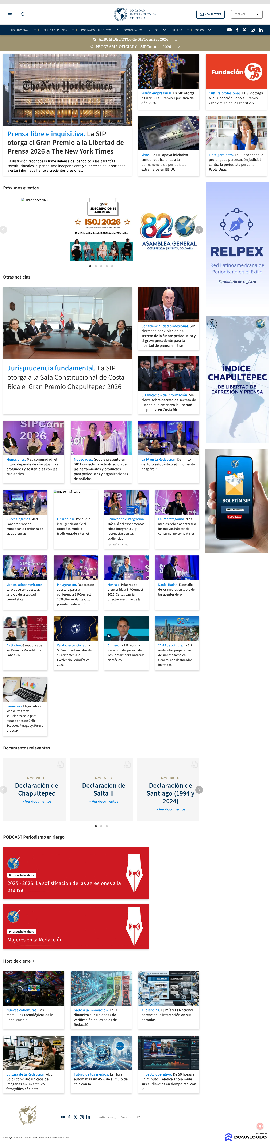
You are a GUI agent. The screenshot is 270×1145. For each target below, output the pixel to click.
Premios (176, 30)
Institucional (20, 30)
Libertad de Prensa (54, 30)
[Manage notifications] (260, 1126)
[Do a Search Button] (22, 14)
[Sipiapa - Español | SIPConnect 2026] (34, 199)
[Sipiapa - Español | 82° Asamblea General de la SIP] (168, 229)
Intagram (82, 1117)
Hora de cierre (17, 961)
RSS (138, 1117)
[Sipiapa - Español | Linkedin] (261, 30)
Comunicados (132, 30)
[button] (210, 14)
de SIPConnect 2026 (150, 39)
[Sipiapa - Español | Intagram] (252, 30)
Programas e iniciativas (95, 30)
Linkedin (88, 1117)
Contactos (126, 1117)
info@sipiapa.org (107, 1117)
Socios (199, 30)
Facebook (69, 1117)
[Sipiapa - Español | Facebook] (237, 30)
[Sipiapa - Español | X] (244, 29)
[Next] (199, 230)
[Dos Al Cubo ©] (246, 1140)
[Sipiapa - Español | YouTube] (229, 29)
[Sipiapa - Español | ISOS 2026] (101, 229)
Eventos (152, 30)
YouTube (63, 1117)
